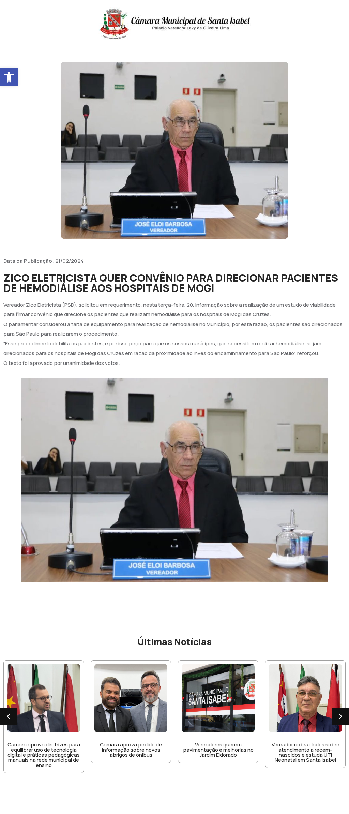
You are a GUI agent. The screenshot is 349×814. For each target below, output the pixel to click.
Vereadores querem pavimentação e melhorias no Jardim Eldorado (218, 749)
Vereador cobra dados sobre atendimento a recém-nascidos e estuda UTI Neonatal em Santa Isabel (305, 752)
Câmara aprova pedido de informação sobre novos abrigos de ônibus (131, 749)
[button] (9, 77)
